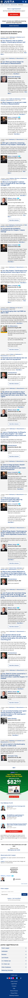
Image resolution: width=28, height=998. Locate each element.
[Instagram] (13, 978)
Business (4, 954)
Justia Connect (14, 981)
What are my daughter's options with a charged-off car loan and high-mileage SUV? (13, 183)
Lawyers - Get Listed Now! (14, 898)
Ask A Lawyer (7, 4)
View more (24, 883)
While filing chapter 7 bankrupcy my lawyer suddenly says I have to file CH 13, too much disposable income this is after (14, 533)
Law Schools (5, 957)
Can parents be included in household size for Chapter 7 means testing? (13, 230)
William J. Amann (6, 876)
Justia (2, 4)
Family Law (12, 98)
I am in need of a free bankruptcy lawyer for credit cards (13, 745)
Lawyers (3, 861)
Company (14, 986)
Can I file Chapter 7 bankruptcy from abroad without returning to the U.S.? (14, 271)
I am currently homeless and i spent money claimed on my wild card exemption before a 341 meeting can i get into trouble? (14, 713)
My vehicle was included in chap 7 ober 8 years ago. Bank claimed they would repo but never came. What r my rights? (14, 394)
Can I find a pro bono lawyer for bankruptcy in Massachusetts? (12, 62)
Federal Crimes (12, 568)
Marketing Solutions (7, 970)
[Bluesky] (17, 978)
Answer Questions (14, 25)
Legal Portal (14, 983)
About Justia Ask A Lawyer (8, 855)
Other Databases (6, 967)
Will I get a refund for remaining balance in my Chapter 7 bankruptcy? (13, 143)
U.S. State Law (6, 964)
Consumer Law (20, 740)
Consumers (3, 857)
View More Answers (14, 220)
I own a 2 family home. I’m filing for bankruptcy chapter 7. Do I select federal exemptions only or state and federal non (13, 434)
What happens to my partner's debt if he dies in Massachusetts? (13, 103)
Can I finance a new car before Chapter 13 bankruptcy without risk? (13, 41)
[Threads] (15, 978)
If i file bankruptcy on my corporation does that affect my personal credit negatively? (11, 499)
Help (14, 988)
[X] (19, 978)
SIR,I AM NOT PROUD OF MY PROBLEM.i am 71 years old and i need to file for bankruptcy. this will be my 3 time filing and (14, 637)
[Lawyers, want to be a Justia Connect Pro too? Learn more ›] (19, 117)
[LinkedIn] (7, 978)
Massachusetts (14, 4)
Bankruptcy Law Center (14, 850)
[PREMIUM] (4, 119)
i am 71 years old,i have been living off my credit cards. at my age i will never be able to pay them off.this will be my (13, 595)
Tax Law (19, 307)
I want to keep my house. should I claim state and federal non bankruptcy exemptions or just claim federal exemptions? (13, 467)
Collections (16, 178)
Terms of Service (14, 990)
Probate (12, 354)
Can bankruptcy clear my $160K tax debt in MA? (13, 312)
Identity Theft (4, 569)
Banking (12, 178)
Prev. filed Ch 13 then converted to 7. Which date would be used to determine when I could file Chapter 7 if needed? (14, 676)
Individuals (5, 951)
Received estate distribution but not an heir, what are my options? (14, 358)
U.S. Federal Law (6, 961)
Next (14, 767)
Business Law (20, 37)
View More (16, 74)
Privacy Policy (14, 993)
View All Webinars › (14, 831)
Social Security (18, 225)
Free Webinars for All (7, 803)
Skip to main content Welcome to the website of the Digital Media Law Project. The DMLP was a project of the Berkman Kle (14, 574)
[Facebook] (11, 978)
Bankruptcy (12, 37)
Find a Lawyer (5, 888)
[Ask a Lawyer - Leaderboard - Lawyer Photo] (3, 879)
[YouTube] (9, 978)
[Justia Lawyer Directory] (20, 978)
